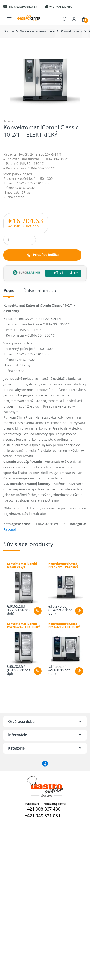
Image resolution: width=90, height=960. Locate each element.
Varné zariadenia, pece (37, 31)
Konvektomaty (71, 31)
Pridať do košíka (46, 255)
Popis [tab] (8, 290)
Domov (8, 31)
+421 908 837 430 (60, 6)
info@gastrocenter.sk (23, 6)
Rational (8, 121)
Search (64, 19)
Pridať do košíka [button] (37, 611)
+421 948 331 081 (42, 815)
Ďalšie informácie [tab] (40, 290)
